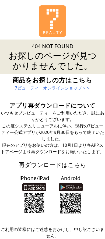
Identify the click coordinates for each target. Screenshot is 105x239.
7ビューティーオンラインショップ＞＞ (52, 88)
